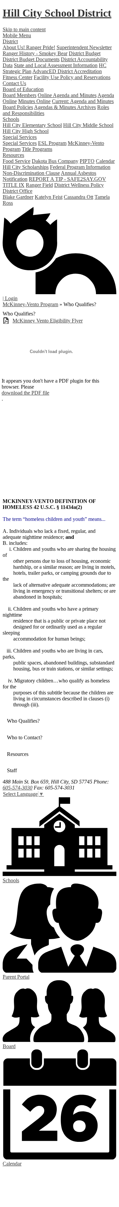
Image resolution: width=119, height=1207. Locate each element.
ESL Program (52, 143)
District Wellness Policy (79, 185)
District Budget (84, 53)
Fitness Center (17, 77)
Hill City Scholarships (26, 167)
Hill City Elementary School (32, 125)
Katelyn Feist (48, 197)
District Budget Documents (31, 59)
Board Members (19, 95)
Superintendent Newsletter (84, 47)
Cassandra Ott (78, 197)
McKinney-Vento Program (30, 304)
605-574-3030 (17, 787)
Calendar (105, 161)
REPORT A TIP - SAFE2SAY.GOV (67, 179)
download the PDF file (25, 393)
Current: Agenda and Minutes (83, 101)
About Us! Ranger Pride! (29, 47)
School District (57, 13)
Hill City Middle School (88, 125)
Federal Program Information (80, 167)
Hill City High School (26, 131)
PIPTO (87, 161)
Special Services (20, 143)
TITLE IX (13, 185)
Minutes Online (34, 101)
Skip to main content (24, 29)
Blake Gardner (18, 197)
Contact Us (14, 83)
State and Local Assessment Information (56, 65)
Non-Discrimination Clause (31, 173)
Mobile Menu (17, 35)
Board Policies (18, 107)
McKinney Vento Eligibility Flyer (48, 320)
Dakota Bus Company (55, 161)
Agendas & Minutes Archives (65, 107)
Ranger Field (39, 185)
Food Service (16, 161)
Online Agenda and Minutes (67, 95)
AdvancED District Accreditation (67, 71)
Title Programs (37, 149)
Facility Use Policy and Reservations (72, 77)
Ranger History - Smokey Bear (35, 53)
